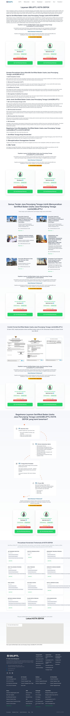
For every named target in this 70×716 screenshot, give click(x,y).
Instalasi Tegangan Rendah (55, 685)
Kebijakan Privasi (15, 712)
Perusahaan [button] (59, 1)
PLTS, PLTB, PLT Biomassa (11, 685)
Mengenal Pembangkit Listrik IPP (51, 692)
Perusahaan (8, 712)
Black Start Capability (10, 694)
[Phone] (10, 673)
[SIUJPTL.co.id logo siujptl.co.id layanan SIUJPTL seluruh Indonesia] (9, 2)
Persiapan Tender (49, 669)
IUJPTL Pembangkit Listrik (11, 678)
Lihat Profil (10, 560)
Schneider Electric (29, 701)
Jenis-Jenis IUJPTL (39, 661)
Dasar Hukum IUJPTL (40, 658)
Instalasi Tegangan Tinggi (54, 681)
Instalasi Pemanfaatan (54, 678)
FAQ (32, 712)
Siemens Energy (29, 692)
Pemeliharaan (57, 662)
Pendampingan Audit (49, 667)
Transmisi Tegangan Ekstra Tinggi (27, 683)
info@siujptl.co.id (11, 670)
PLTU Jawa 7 (38, 699)
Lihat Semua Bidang (39, 667)
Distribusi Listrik (39, 678)
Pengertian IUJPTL (39, 656)
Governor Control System (11, 703)
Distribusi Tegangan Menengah (41, 681)
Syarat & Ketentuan (23, 712)
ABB (26, 699)
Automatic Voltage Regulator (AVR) (12, 692)
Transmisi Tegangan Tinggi (26, 681)
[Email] (12, 673)
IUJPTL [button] (19, 1)
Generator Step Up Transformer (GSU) (13, 701)
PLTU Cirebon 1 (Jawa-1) (40, 704)
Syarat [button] (33, 1)
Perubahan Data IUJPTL (48, 663)
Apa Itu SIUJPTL (48, 697)
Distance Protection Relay (11, 699)
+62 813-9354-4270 (11, 668)
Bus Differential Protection (11, 697)
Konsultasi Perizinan (49, 665)
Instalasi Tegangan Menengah (55, 683)
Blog (29, 712)
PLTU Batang (38, 697)
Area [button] (54, 1)
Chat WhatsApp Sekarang (20, 62)
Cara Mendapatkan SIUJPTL (50, 699)
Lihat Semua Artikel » (49, 705)
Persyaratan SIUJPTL (49, 701)
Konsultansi (57, 664)
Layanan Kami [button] (47, 1)
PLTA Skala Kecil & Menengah (11, 683)
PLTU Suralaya (38, 694)
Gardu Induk (23, 685)
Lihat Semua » (9, 705)
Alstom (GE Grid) (29, 703)
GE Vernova (28, 694)
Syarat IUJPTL (38, 665)
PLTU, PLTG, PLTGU (10, 681)
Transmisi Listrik (24, 678)
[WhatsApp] (7, 673)
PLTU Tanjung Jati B (39, 701)
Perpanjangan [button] (39, 1)
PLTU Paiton (38, 692)
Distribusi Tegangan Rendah (41, 683)
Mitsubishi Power (29, 697)
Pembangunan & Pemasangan (58, 657)
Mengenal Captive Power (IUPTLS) (51, 694)
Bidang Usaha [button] (26, 1)
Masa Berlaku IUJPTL (40, 663)
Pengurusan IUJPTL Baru (49, 657)
